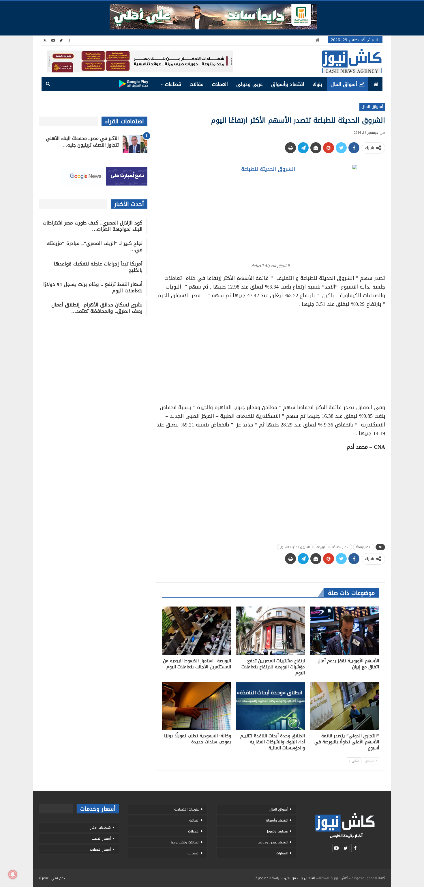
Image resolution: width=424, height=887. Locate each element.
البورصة (321, 547)
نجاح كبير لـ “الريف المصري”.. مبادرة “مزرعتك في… (94, 246)
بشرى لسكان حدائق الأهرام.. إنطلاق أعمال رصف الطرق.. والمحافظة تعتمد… (96, 308)
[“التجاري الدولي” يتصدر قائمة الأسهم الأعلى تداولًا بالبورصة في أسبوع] (344, 706)
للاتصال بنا (307, 878)
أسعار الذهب (101, 838)
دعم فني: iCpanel (52, 878)
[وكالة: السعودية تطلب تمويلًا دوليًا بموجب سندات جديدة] (196, 706)
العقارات (282, 853)
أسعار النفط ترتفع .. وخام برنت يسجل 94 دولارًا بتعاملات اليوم (92, 287)
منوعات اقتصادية (186, 809)
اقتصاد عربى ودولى (273, 842)
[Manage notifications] (12, 874)
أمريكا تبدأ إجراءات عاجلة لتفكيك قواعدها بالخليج (98, 267)
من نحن (290, 878)
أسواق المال (344, 84)
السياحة (193, 853)
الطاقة (194, 820)
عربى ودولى (249, 84)
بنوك (317, 84)
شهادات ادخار (100, 827)
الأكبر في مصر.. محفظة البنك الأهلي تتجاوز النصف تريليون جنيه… (82, 141)
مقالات (197, 84)
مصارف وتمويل (277, 831)
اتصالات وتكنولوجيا (185, 842)
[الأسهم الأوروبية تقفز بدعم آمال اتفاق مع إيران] (344, 631)
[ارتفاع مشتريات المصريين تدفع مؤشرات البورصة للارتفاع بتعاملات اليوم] (270, 631)
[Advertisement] (270, 353)
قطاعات (173, 84)
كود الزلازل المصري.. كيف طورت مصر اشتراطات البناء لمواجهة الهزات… (92, 226)
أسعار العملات (100, 849)
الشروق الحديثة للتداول (295, 547)
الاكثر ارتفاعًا (364, 547)
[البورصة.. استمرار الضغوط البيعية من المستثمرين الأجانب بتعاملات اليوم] (196, 631)
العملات (220, 84)
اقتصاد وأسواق (287, 84)
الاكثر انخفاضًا (340, 547)
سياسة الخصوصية (269, 878)
